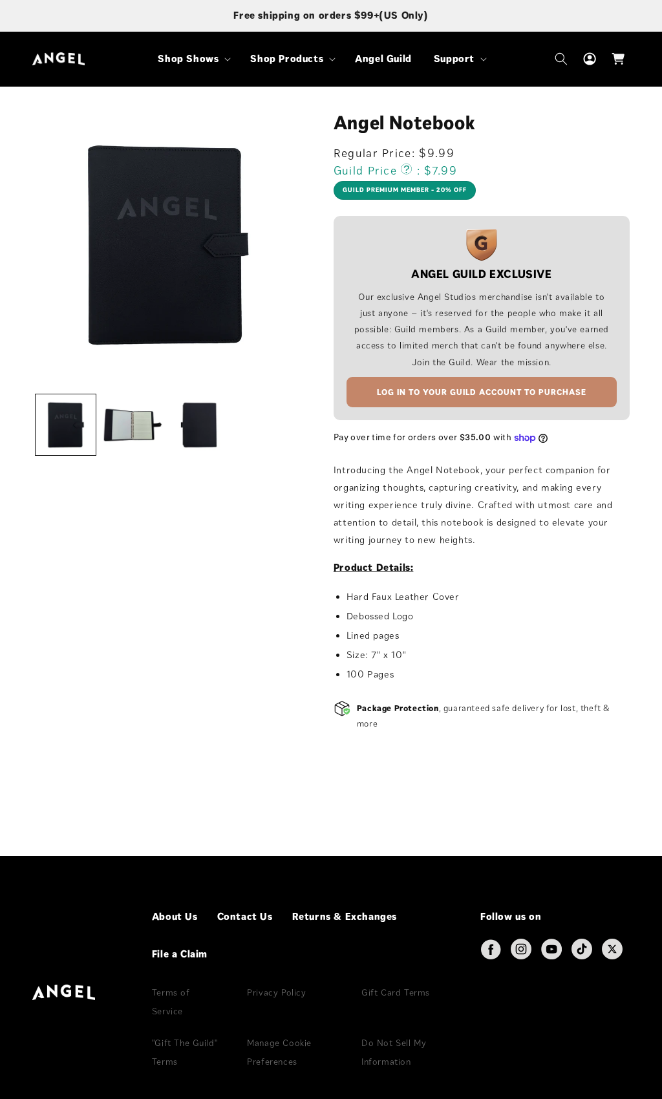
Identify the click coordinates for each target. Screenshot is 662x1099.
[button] (193, 59)
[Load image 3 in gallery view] (199, 424)
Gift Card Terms (395, 992)
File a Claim (180, 954)
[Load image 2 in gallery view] (132, 424)
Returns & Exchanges (344, 916)
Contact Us (245, 916)
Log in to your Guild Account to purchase (481, 392)
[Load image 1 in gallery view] (66, 424)
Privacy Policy (276, 992)
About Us (175, 916)
